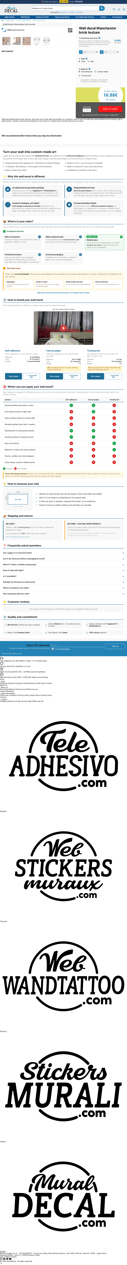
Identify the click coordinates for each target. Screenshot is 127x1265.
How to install (46, 683)
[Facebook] (4, 1259)
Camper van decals (62, 17)
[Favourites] (114, 9)
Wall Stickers (10, 17)
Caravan (63, 12)
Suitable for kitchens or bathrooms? (19, 582)
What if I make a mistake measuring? (19, 564)
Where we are (32, 689)
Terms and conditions (8, 695)
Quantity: (87, 107)
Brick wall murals (39, 20)
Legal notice (35, 695)
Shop (3, 681)
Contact (4, 699)
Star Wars (79, 12)
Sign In (115, 646)
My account (23, 701)
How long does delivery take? (16, 594)
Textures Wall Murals (23, 20)
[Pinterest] (7, 1259)
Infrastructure (20, 689)
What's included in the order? (16, 588)
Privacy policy (23, 695)
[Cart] (124, 9)
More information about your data (12, 653)
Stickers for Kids (42, 17)
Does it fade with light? (13, 570)
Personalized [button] (117, 17)
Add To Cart (110, 109)
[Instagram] (1, 1259)
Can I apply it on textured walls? (17, 553)
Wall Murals (25, 17)
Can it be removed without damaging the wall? (24, 558)
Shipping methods (7, 683)
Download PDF (33, 376)
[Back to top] (1, 1264)
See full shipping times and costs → (18, 537)
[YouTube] (10, 1259)
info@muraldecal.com (8, 701)
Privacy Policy (65, 649)
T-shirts (103, 17)
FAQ (39, 683)
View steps (13, 376)
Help (30, 701)
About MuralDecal (7, 689)
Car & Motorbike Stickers (85, 17)
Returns (34, 683)
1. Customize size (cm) (88, 38)
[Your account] (119, 9)
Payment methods (22, 683)
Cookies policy (46, 695)
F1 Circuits (70, 12)
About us (4, 687)
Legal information (8, 693)
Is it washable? (9, 576)
